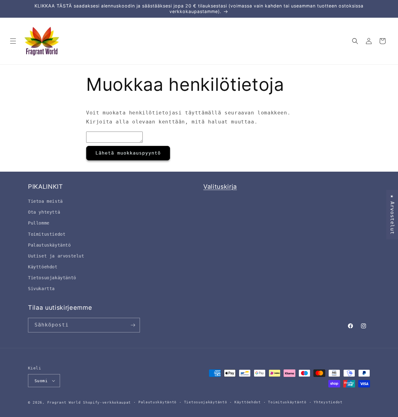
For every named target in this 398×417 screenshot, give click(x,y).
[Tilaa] (133, 325)
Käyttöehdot (247, 402)
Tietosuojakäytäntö (205, 402)
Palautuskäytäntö (157, 402)
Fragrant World (64, 403)
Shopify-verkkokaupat (107, 403)
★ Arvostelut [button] (392, 214)
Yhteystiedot (328, 402)
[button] (13, 41)
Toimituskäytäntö (287, 402)
